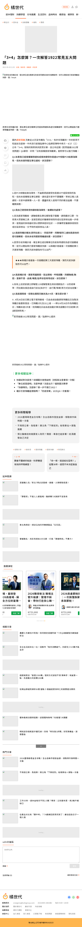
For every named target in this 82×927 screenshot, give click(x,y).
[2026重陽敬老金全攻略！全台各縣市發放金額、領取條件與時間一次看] (10, 762)
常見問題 (48, 913)
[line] (73, 897)
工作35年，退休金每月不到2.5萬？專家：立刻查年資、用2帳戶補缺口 (49, 802)
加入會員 (16, 913)
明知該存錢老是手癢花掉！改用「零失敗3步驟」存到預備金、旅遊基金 (49, 733)
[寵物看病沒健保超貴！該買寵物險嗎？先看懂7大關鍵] (10, 721)
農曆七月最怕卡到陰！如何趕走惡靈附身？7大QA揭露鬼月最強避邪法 (49, 634)
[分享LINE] (5, 148)
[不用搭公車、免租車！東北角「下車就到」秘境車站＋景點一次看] (10, 776)
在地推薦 (31, 14)
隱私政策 (72, 913)
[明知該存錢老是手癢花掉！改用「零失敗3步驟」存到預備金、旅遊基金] (10, 735)
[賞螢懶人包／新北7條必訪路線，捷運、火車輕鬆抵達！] (10, 486)
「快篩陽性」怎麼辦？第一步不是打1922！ (36, 387)
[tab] (37, 620)
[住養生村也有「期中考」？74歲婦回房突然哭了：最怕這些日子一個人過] (10, 818)
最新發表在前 (72, 875)
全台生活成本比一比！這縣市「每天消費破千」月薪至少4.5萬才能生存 (49, 648)
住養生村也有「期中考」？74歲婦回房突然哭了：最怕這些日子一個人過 (49, 816)
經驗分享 (18, 449)
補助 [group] (35, 22)
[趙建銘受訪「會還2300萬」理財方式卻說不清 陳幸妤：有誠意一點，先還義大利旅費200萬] (10, 679)
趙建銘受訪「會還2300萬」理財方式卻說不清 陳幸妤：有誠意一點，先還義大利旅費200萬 (49, 676)
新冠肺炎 (61, 449)
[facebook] (69, 897)
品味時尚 (52, 14)
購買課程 (65, 7)
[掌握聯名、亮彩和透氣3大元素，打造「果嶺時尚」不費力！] (10, 542)
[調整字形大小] (5, 170)
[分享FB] (5, 140)
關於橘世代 (17, 906)
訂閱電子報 (37, 913)
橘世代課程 (17, 910)
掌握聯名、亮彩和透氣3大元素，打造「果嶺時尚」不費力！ (47, 538)
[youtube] (78, 897)
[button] (76, 7)
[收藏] (5, 163)
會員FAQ (28, 910)
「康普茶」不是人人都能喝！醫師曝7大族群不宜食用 (43, 496)
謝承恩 (28, 449)
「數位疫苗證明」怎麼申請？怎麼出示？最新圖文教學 (42, 383)
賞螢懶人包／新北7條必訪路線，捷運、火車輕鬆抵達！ (45, 482)
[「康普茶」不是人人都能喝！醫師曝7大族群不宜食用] (10, 500)
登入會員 (26, 913)
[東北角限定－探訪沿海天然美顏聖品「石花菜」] (10, 528)
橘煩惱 (62, 14)
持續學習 (20, 14)
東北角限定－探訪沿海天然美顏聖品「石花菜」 (41, 524)
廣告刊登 (28, 906)
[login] (72, 7)
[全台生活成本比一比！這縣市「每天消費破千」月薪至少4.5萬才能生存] (10, 650)
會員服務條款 (60, 913)
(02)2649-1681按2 (45, 903)
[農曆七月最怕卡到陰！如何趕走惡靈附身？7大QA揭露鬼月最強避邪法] (10, 636)
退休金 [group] (15, 22)
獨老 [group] (42, 22)
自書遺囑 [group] (25, 22)
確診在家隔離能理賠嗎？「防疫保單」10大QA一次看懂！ (43, 391)
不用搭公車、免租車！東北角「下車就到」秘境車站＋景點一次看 (49, 772)
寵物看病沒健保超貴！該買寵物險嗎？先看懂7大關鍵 (43, 717)
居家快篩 (50, 449)
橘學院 (71, 14)
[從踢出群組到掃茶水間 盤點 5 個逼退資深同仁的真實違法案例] (10, 693)
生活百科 (42, 14)
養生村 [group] (6, 22)
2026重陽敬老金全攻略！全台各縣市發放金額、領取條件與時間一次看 (49, 759)
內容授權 (38, 906)
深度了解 (20, 613)
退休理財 (10, 14)
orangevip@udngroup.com (24, 903)
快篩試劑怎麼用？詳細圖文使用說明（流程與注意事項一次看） (46, 379)
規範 (4, 866)
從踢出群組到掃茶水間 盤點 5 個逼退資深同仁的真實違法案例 (47, 689)
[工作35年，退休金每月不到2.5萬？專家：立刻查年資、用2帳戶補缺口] (10, 804)
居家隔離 (39, 449)
